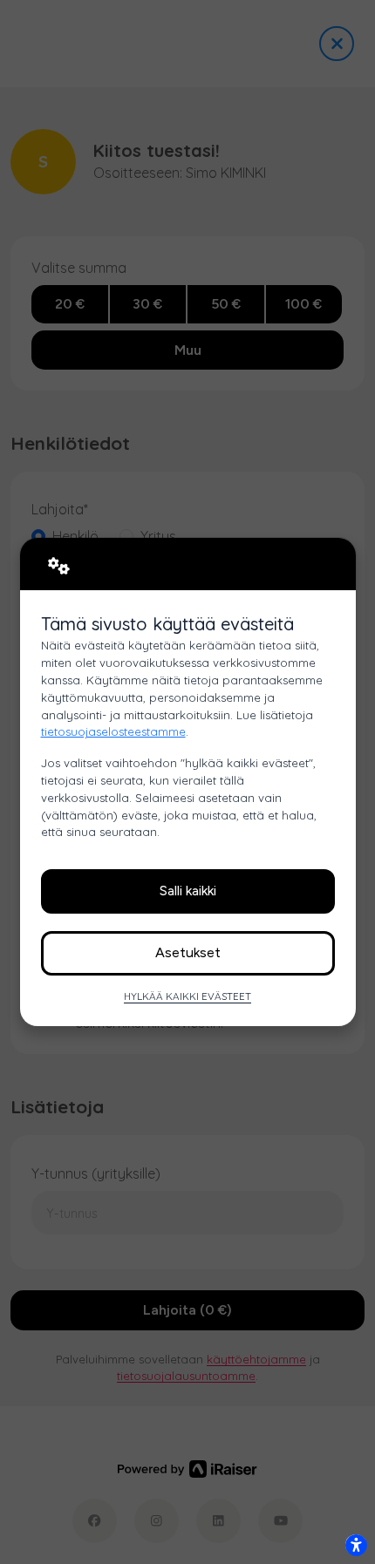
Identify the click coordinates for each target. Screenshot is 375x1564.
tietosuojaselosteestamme (113, 731)
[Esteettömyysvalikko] (355, 1544)
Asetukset (188, 952)
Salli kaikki (188, 890)
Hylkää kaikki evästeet (187, 996)
